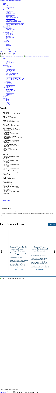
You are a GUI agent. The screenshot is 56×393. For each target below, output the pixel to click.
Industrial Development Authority (13, 21)
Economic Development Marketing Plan (15, 24)
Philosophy (8, 5)
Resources (5, 9)
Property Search (9, 11)
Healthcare (8, 45)
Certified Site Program (11, 34)
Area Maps (8, 36)
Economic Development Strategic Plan (15, 23)
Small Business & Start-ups (12, 17)
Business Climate (10, 7)
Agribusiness (9, 28)
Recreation (8, 49)
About (4, 4)
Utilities (7, 40)
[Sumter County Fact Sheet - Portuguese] (36, 56)
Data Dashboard (6, 41)
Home (4, 3)
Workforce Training (10, 13)
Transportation (9, 38)
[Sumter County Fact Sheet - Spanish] (11, 56)
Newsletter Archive (10, 19)
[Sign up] (15, 211)
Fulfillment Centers (10, 29)
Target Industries (7, 27)
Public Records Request (11, 20)
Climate (7, 48)
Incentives (8, 12)
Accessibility (3, 392)
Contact (7, 8)
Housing (8, 44)
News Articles (9, 16)
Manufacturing (9, 31)
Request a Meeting (5, 200)
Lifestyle (5, 42)
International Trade (10, 15)
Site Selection (6, 32)
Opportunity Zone (10, 37)
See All (52, 224)
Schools (7, 46)
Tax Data (8, 25)
